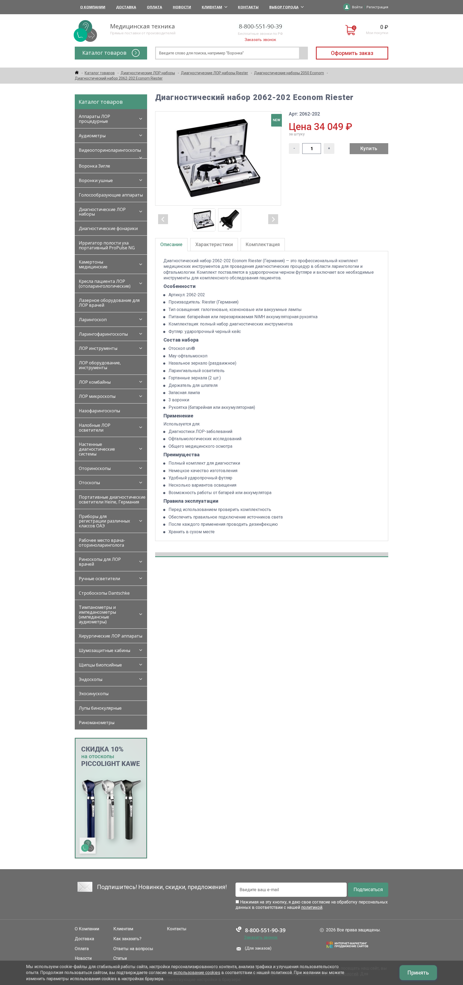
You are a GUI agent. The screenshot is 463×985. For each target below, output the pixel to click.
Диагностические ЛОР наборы (102, 211)
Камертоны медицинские (93, 264)
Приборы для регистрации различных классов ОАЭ (104, 521)
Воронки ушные (96, 180)
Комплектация (263, 244)
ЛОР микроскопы (97, 396)
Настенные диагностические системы (97, 449)
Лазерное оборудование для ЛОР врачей (109, 302)
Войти (357, 7)
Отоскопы (89, 483)
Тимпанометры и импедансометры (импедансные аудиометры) (97, 614)
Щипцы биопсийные (100, 665)
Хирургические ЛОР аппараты (110, 636)
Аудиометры (92, 136)
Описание (171, 244)
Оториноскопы (95, 468)
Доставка (126, 7)
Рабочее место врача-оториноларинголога (102, 542)
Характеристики (214, 244)
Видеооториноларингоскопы (110, 150)
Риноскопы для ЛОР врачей (100, 561)
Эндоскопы (90, 679)
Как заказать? (127, 938)
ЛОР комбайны (95, 382)
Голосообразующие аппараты (111, 195)
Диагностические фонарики (108, 228)
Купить (369, 148)
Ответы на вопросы (133, 948)
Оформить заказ (352, 53)
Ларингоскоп (93, 320)
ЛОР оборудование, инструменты (100, 365)
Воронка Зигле (94, 166)
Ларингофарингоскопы (103, 334)
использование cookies (196, 972)
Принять (418, 972)
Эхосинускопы (94, 694)
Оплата (154, 7)
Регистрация (377, 7)
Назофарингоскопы (99, 411)
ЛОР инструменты (98, 348)
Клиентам (212, 7)
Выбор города (283, 7)
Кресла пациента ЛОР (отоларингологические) (104, 283)
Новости (182, 7)
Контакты (248, 7)
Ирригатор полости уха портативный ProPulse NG (107, 245)
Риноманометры (96, 722)
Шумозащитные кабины (104, 650)
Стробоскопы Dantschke (104, 593)
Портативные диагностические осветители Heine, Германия (112, 499)
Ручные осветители (99, 579)
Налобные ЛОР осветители (94, 427)
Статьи (120, 958)
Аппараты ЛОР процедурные (94, 118)
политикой (311, 907)
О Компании (92, 7)
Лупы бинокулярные (100, 708)
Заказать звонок (260, 39)
